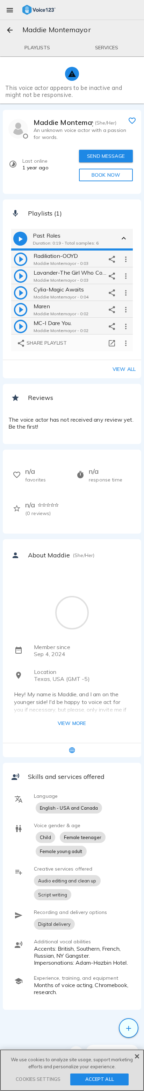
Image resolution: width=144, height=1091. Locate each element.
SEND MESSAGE (106, 156)
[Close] (137, 1056)
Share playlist (46, 343)
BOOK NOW (106, 175)
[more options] (126, 259)
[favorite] (132, 120)
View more (72, 723)
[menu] (10, 10)
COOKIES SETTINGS (38, 1079)
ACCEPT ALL (99, 1079)
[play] (21, 259)
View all (124, 369)
